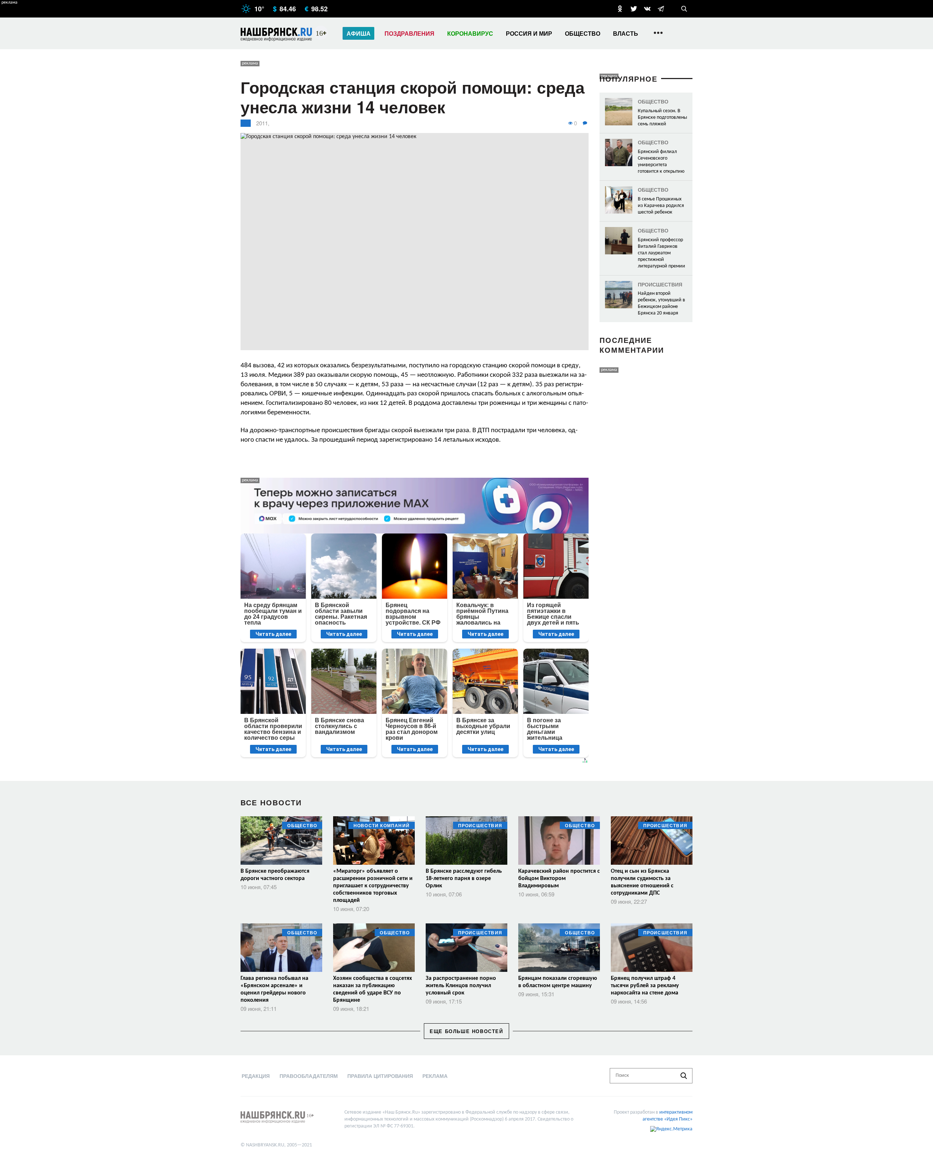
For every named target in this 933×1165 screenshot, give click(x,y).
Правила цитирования (380, 1075)
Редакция (256, 1075)
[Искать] (683, 1075)
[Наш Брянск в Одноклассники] (620, 8)
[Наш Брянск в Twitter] (634, 8)
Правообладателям (309, 1075)
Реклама (435, 1075)
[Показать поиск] (684, 9)
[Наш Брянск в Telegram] (660, 8)
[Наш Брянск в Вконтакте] (647, 8)
